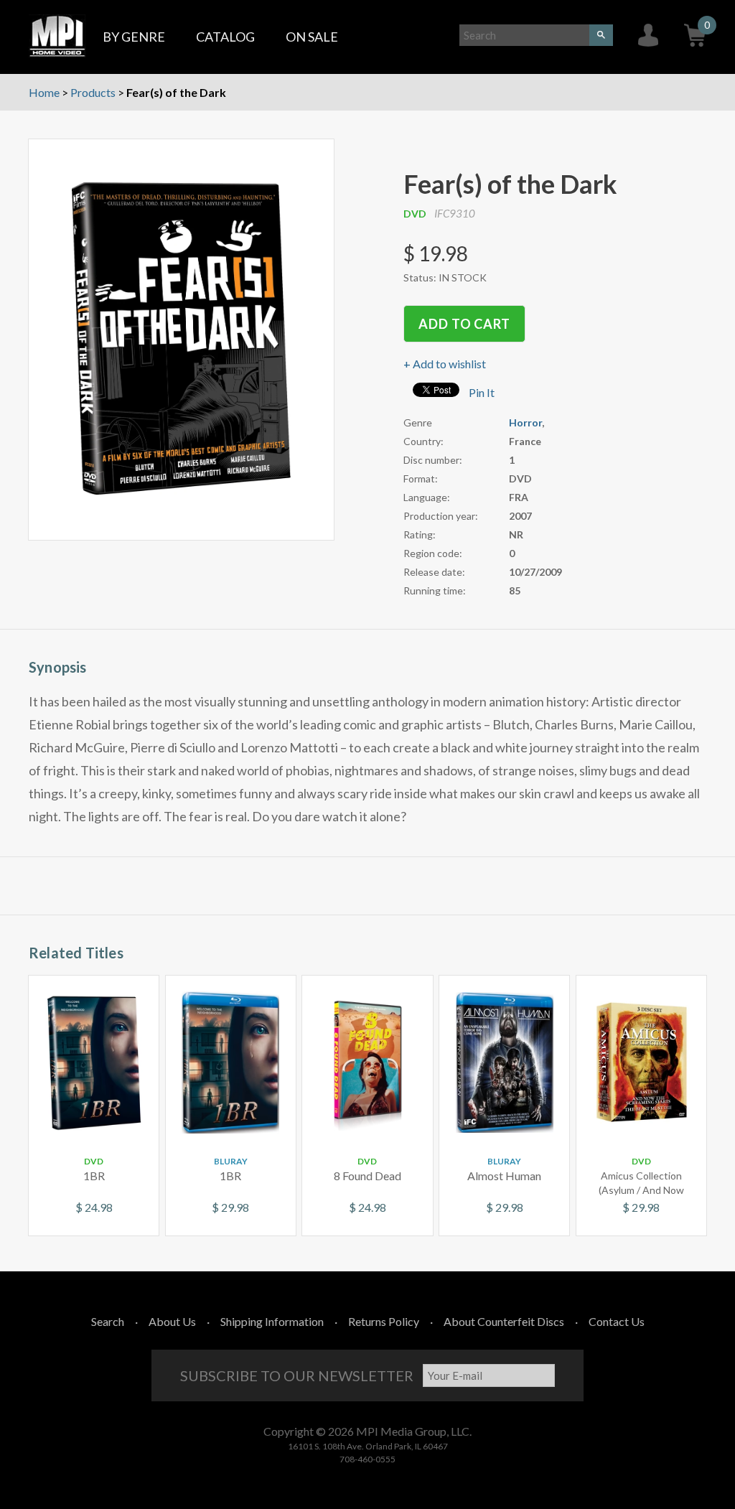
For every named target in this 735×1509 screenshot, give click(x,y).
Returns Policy (383, 1321)
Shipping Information (272, 1321)
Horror (525, 422)
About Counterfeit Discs (504, 1321)
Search (107, 1321)
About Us (172, 1321)
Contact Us (617, 1321)
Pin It (482, 392)
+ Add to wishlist (444, 363)
